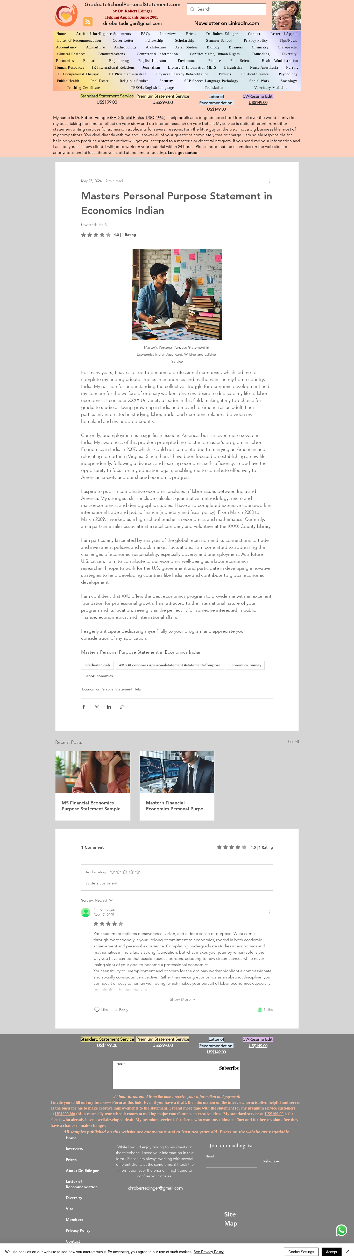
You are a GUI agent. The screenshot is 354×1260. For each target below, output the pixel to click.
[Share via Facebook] (83, 706)
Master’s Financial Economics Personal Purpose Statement (177, 806)
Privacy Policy (78, 1230)
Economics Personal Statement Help (111, 689)
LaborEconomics (98, 676)
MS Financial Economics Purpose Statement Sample (91, 806)
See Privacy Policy (209, 1251)
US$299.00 (64, 1114)
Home (71, 1137)
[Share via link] (121, 706)
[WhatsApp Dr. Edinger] (341, 1230)
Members (74, 1219)
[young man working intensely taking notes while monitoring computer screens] (177, 772)
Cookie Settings (301, 1251)
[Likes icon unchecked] (97, 1010)
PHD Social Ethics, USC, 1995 (137, 117)
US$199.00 (274, 1114)
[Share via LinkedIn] (109, 706)
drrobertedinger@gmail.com (132, 23)
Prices (71, 1159)
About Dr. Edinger (82, 1170)
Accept (331, 1251)
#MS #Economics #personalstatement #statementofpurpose (170, 665)
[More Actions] (270, 912)
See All (293, 741)
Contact (73, 1241)
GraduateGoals (97, 665)
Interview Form (108, 1102)
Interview (74, 1148)
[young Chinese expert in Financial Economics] (92, 772)
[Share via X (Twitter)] (96, 706)
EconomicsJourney (245, 665)
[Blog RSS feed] (88, 22)
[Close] (348, 1252)
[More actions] (270, 181)
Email (119, 1063)
